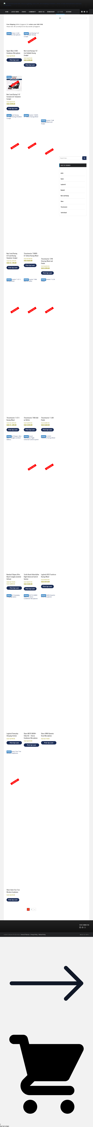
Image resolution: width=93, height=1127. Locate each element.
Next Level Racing (65, 196)
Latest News (15, 12)
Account (68, 12)
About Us (41, 12)
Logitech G (63, 184)
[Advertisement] (31, 92)
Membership (51, 12)
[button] (46, 1029)
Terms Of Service (25, 934)
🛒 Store (60, 12)
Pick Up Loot (14, 60)
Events (24, 12)
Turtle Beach (64, 212)
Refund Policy (42, 934)
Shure (62, 201)
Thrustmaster (64, 207)
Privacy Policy (34, 934)
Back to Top (84, 934)
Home (6, 12)
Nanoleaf (63, 190)
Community (32, 12)
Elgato (62, 179)
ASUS (62, 173)
